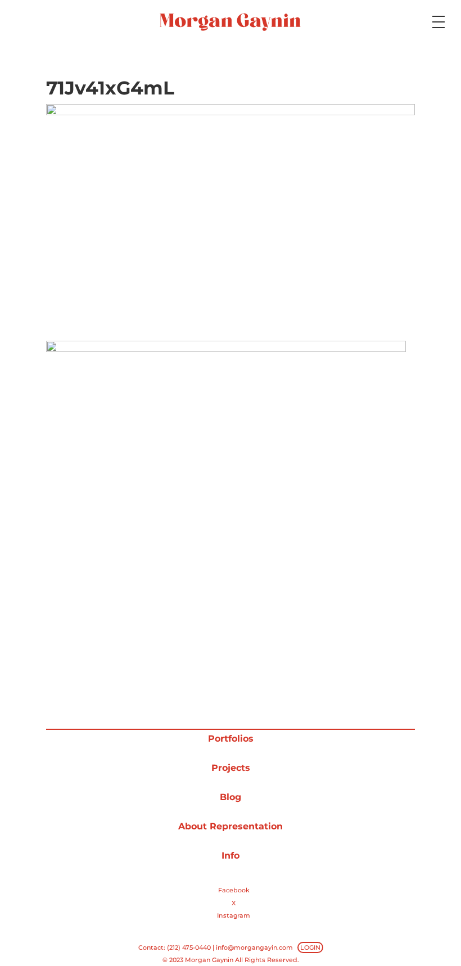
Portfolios (231, 738)
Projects (230, 767)
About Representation (230, 826)
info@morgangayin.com (254, 947)
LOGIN (310, 947)
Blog (230, 797)
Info (230, 855)
